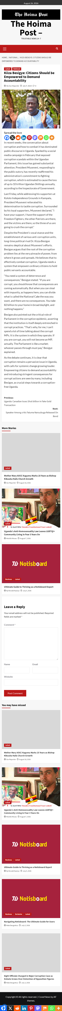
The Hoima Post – (31, 28)
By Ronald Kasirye (12, 591)
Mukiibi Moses (11, 538)
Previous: (27, 401)
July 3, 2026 (25, 983)
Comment (9, 624)
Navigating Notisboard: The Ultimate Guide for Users (29, 921)
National (16, 69)
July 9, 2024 (27, 86)
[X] (12, 137)
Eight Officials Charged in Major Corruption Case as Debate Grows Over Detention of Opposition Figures (29, 977)
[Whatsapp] (46, 137)
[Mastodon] (34, 137)
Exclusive (18, 914)
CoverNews (44, 996)
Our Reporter (11, 483)
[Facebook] (6, 137)
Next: (32, 412)
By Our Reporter (12, 86)
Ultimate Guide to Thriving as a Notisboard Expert (28, 586)
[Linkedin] (23, 137)
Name (7, 664)
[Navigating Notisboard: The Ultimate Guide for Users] (31, 898)
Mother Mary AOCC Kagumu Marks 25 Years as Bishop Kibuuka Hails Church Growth (30, 477)
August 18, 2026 (25, 483)
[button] (5, 48)
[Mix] (40, 137)
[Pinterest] (29, 137)
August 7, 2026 (25, 538)
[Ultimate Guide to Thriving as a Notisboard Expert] (31, 563)
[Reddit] (18, 137)
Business (8, 579)
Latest (7, 69)
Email (35, 664)
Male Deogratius (12, 925)
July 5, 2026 (27, 591)
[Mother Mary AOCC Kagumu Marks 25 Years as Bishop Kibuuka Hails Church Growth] (31, 452)
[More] (51, 137)
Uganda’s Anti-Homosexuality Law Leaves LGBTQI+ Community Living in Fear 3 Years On (29, 533)
